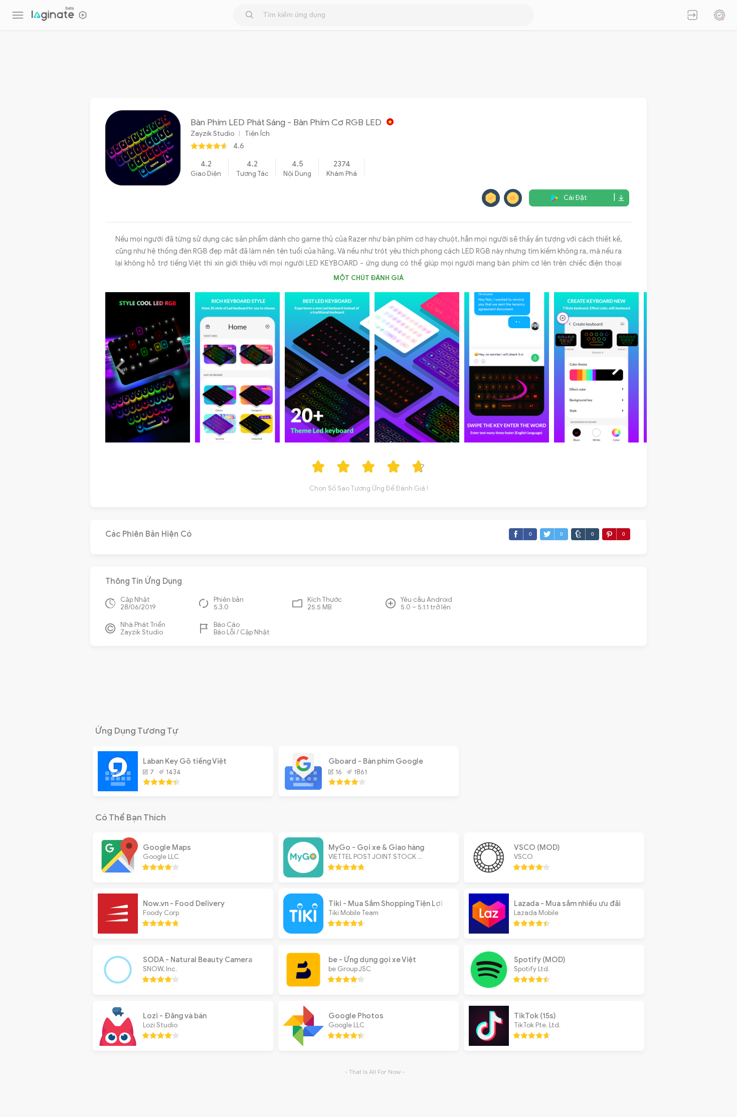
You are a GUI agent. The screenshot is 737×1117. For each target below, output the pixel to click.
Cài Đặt (575, 198)
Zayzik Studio (212, 133)
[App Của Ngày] (719, 15)
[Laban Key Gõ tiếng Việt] (118, 789)
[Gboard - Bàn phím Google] (303, 789)
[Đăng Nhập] (692, 15)
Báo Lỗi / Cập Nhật (242, 632)
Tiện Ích (257, 133)
